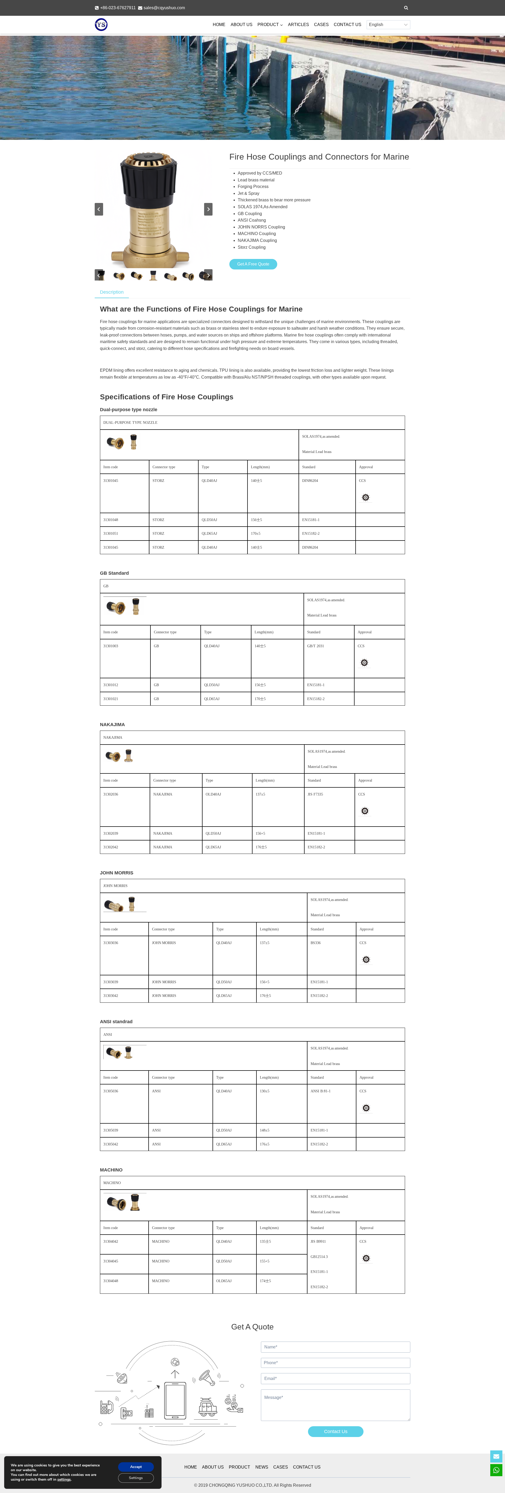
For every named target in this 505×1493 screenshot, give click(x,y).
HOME (219, 24)
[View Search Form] (406, 8)
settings (64, 1479)
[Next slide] (208, 209)
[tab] (112, 292)
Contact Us (335, 1431)
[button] (119, 276)
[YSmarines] (101, 25)
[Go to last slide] (99, 209)
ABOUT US (241, 24)
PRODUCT (239, 1467)
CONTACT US (347, 24)
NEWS (261, 1467)
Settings (136, 1477)
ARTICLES (298, 24)
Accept (136, 1466)
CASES (321, 24)
